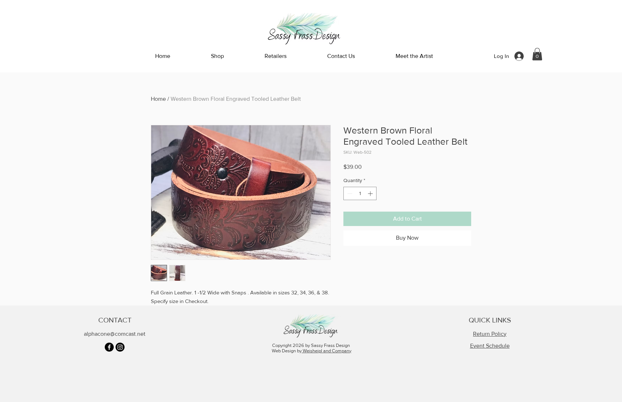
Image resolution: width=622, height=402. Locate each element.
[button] (537, 54)
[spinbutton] (359, 193)
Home (158, 99)
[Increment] (370, 193)
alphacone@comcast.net (114, 334)
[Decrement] (348, 193)
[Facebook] (109, 347)
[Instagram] (120, 347)
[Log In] (519, 56)
